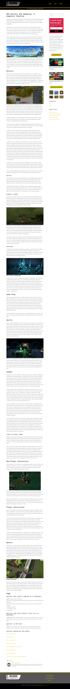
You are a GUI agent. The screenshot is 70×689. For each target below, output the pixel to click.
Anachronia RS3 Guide (10, 633)
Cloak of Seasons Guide (10, 640)
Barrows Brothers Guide (53, 117)
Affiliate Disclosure (49, 678)
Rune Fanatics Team (16, 662)
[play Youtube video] (56, 62)
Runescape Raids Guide (10, 649)
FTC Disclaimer (49, 675)
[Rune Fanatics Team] (9, 664)
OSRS (50, 103)
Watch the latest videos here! (56, 87)
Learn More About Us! (56, 54)
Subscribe (56, 31)
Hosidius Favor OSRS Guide (54, 119)
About (8, 660)
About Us (50, 680)
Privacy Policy (49, 677)
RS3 (50, 105)
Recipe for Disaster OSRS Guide (55, 113)
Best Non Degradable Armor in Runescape (13, 646)
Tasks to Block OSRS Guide (54, 115)
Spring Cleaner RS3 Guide (11, 643)
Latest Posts (11, 660)
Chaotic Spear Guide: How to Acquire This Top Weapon (16, 656)
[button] (51, 3)
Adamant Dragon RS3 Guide (11, 653)
